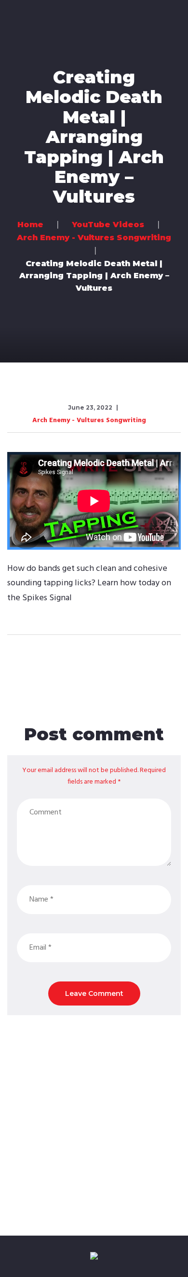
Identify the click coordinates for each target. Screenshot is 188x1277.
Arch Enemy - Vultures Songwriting (89, 420)
